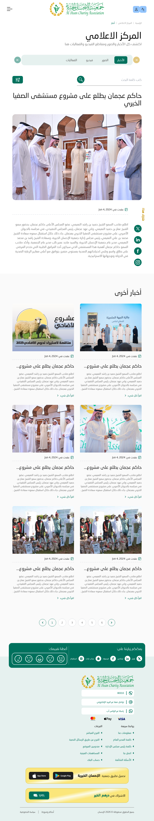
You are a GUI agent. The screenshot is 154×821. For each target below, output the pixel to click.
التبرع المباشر (93, 732)
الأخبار (120, 60)
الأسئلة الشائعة (123, 759)
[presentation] (17, 60)
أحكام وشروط (48, 811)
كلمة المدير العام (122, 739)
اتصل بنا (127, 753)
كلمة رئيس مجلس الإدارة (118, 746)
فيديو (89, 60)
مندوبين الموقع (91, 746)
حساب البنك (93, 759)
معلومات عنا (124, 732)
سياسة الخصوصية (27, 811)
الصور (105, 60)
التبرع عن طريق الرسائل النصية (84, 739)
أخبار (113, 23)
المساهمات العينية (90, 753)
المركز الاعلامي (125, 23)
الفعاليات (71, 60)
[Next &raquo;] (111, 622)
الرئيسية (138, 23)
